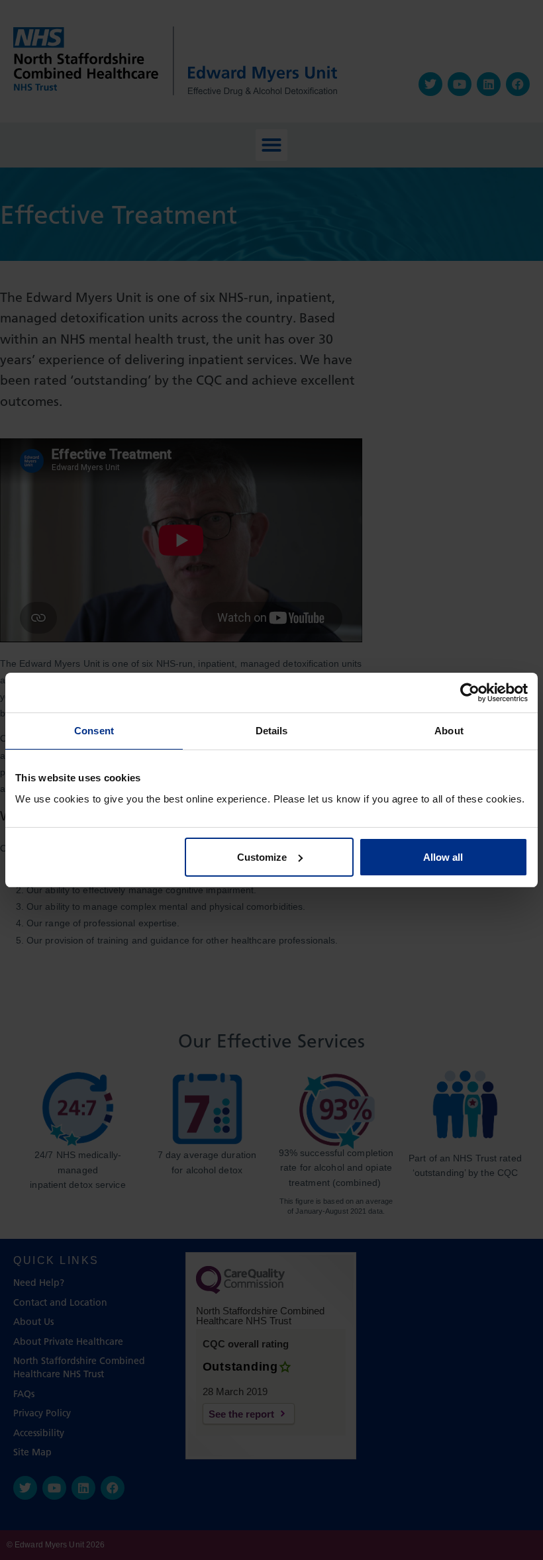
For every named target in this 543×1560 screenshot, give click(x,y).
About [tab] (449, 730)
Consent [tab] (94, 730)
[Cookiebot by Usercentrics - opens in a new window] (470, 693)
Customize (262, 857)
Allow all (443, 857)
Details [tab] (272, 730)
